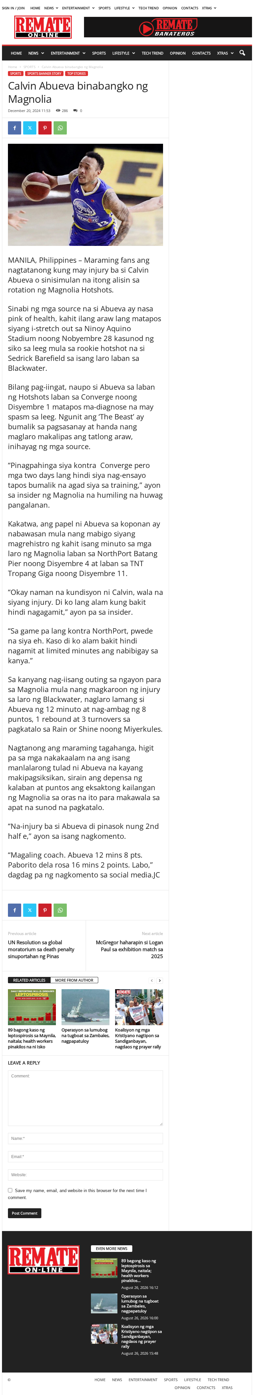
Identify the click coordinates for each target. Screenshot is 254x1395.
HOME (35, 8)
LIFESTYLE (122, 8)
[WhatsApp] (60, 128)
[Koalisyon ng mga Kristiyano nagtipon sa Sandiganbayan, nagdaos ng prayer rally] (139, 1007)
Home (12, 66)
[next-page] (159, 980)
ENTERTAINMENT (76, 8)
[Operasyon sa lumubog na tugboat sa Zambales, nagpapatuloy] (85, 1007)
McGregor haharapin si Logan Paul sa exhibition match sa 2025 (129, 949)
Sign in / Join (13, 8)
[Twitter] (29, 128)
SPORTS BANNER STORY (44, 73)
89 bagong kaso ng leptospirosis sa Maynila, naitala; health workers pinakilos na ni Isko (32, 1038)
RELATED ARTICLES (29, 980)
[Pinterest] (45, 128)
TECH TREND (149, 8)
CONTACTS (189, 8)
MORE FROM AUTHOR (74, 980)
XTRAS (207, 8)
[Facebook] (14, 128)
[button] (242, 53)
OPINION (170, 8)
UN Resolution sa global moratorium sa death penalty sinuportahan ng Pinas (41, 949)
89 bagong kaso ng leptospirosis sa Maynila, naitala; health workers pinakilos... (138, 1270)
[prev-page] (151, 980)
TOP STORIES (76, 73)
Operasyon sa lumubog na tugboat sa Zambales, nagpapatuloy (85, 1035)
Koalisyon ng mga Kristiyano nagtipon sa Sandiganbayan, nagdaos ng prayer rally (138, 1038)
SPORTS (104, 8)
